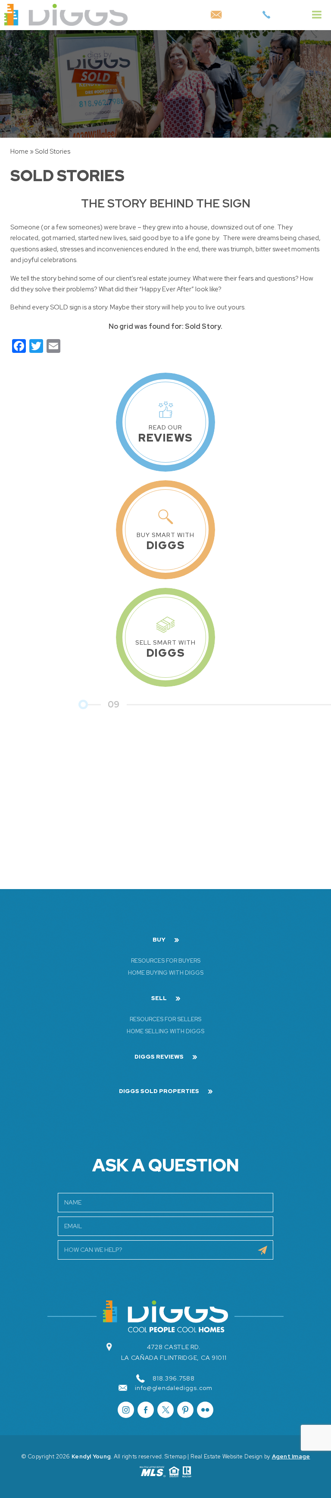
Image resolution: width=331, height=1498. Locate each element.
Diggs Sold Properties (159, 1091)
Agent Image (291, 1456)
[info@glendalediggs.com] (216, 15)
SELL (159, 998)
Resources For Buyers (165, 961)
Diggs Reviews (159, 1056)
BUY (159, 939)
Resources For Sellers (165, 1019)
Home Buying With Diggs (165, 973)
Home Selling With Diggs (165, 1031)
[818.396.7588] (267, 15)
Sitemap (175, 1456)
